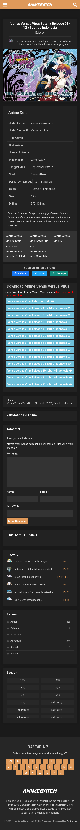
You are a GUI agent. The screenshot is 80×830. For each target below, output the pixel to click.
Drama (35, 188)
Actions (40, 628)
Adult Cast (40, 634)
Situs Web (13, 506)
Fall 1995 (23, 717)
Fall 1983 (23, 710)
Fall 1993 (57, 710)
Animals (40, 647)
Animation (40, 653)
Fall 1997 (57, 717)
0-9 (10, 761)
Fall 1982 (57, 702)
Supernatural (47, 188)
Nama (11, 491)
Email (44, 491)
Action (40, 621)
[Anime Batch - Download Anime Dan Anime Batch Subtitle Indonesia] (40, 7)
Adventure (40, 640)
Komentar (14, 453)
